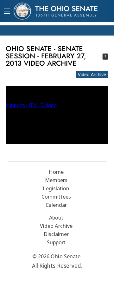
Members (56, 180)
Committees (56, 196)
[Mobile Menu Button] (7, 12)
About (56, 217)
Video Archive (92, 74)
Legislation (56, 188)
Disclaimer (56, 234)
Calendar (56, 204)
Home (56, 171)
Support (56, 242)
